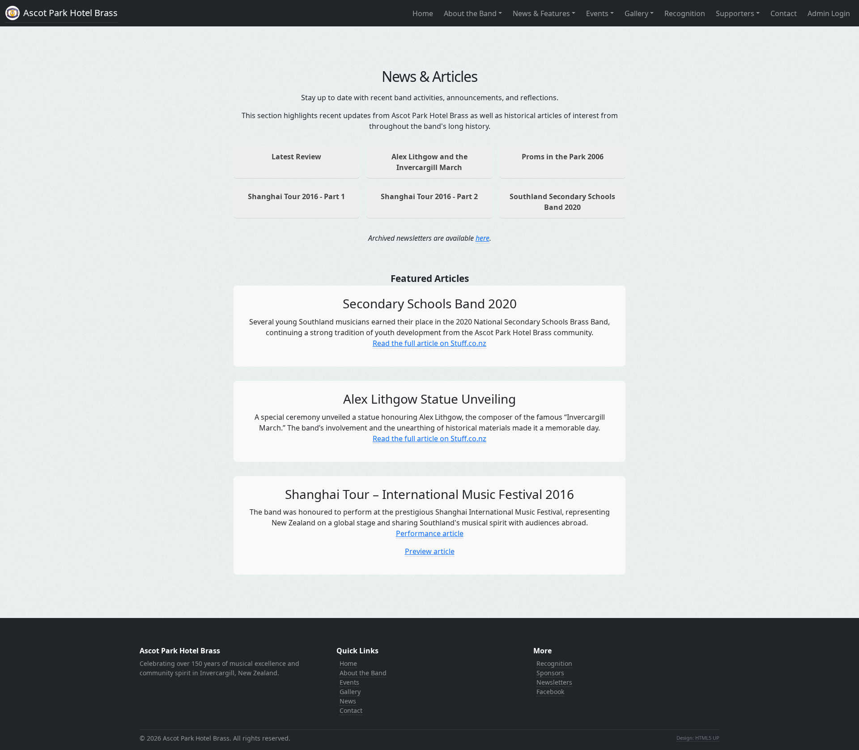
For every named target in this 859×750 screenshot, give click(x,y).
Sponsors (550, 673)
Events (597, 13)
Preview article (430, 551)
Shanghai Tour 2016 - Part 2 (429, 196)
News (348, 701)
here (482, 238)
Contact (783, 13)
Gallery (636, 13)
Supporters (735, 13)
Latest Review (296, 157)
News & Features (541, 13)
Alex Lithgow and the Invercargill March (429, 162)
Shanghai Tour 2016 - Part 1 (296, 196)
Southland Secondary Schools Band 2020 (562, 202)
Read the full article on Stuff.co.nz (429, 343)
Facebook (550, 691)
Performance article (430, 533)
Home (422, 13)
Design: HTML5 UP (697, 737)
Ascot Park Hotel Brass (70, 13)
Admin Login (829, 13)
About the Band (470, 13)
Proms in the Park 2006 (563, 157)
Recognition (684, 13)
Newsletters (554, 682)
